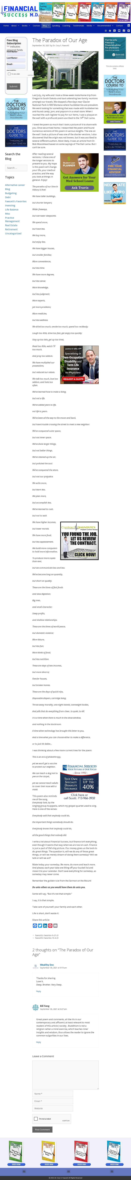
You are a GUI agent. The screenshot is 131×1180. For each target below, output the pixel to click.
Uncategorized (13, 233)
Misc (7, 213)
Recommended (104, 25)
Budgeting (11, 193)
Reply (38, 991)
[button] (24, 1171)
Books (25, 25)
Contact (119, 25)
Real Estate (11, 225)
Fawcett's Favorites (15, 201)
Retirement (11, 229)
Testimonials (78, 25)
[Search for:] (16, 167)
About (14, 25)
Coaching (66, 25)
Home (6, 25)
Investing (10, 205)
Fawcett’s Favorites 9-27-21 (47, 935)
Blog (45, 25)
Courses (36, 25)
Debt (8, 197)
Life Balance (11, 209)
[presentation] (20, 74)
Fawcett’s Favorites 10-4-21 (47, 938)
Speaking (56, 25)
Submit (13, 86)
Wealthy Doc (47, 964)
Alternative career (15, 185)
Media (89, 25)
